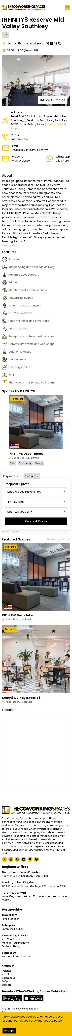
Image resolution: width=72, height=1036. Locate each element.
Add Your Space (11, 939)
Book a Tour (32, 476)
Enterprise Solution (13, 929)
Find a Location (11, 918)
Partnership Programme (16, 956)
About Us (7, 974)
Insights (6, 970)
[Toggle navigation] (67, 7)
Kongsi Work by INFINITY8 (21, 697)
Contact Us (8, 977)
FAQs (5, 981)
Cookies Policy (52, 1021)
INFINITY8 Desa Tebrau (26, 454)
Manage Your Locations (15, 942)
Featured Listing (11, 946)
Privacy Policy (28, 1021)
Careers (6, 985)
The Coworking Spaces (24, 1008)
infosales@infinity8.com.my (30, 150)
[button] (69, 425)
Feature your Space (58, 539)
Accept (9, 1030)
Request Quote (12, 476)
